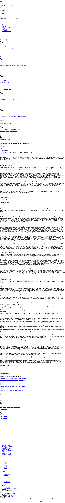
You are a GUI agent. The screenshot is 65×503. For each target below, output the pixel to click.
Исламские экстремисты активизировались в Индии (9, 90)
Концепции (4, 25)
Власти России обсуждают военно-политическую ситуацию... (13, 386)
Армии (3, 28)
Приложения (4, 11)
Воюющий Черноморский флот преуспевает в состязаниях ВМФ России (13, 65)
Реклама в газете (7, 482)
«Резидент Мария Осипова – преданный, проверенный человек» (11, 99)
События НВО (5, 23)
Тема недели (4, 22)
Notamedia (11, 496)
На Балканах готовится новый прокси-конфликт (8, 73)
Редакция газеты (7, 474)
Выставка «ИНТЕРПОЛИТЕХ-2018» (6, 453)
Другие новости (3, 416)
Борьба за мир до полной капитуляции (7, 56)
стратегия (2, 154)
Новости (3, 9)
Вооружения (4, 29)
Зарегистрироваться (3, 6)
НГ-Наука (6, 464)
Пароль (2, 4)
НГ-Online (6, 475)
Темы (3, 12)
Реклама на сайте (7, 481)
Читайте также (4, 373)
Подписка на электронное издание (10, 488)
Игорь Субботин (4, 409)
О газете (3, 16)
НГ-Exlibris (6, 462)
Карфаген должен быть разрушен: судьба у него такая (9, 107)
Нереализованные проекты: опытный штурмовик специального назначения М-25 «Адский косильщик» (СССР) (7, 450)
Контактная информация (8, 483)
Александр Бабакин (4, 150)
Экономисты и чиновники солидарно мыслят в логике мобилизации (12, 400)
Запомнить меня (5, 5)
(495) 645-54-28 (6, 494)
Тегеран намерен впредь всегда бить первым (10, 407)
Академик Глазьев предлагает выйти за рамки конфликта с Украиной (16, 396)
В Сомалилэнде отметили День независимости (8, 131)
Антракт (5, 461)
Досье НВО (4, 33)
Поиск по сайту (3, 18)
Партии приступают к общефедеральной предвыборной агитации (11, 390)
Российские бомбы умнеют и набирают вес (7, 48)
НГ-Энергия (6, 467)
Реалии (3, 24)
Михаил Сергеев (4, 398)
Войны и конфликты (6, 27)
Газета (3, 10)
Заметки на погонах (7, 123)
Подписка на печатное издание (9, 487)
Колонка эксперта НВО (6, 31)
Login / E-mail (3, 3)
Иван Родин (3, 388)
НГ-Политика (6, 466)
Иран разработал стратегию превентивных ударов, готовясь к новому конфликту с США (15, 410)
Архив (3, 15)
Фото (3, 13)
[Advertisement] (6, 430)
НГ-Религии (6, 459)
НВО (5, 460)
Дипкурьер (6, 463)
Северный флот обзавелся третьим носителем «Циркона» (10, 39)
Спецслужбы (4, 30)
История (4, 139)
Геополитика (4, 26)
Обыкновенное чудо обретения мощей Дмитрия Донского (13, 378)
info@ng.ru (10, 495)
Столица (5, 468)
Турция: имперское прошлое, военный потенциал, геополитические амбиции (13, 116)
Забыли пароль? (13, 5)
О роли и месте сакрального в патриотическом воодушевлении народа (12, 380)
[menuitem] (33, 9)
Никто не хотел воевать (4, 82)
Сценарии (6, 465)
